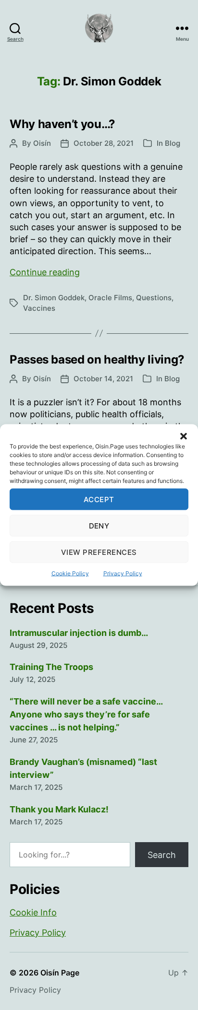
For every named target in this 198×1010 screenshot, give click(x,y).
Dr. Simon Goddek (54, 297)
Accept (99, 499)
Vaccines (39, 308)
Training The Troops (51, 667)
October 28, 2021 (104, 143)
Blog (172, 143)
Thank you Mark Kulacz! (59, 809)
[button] (183, 436)
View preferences (99, 551)
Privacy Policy (122, 573)
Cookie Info (33, 912)
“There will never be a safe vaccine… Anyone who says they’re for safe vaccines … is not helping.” (86, 714)
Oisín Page (59, 972)
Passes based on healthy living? (97, 359)
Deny (99, 525)
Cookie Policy (70, 573)
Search (162, 855)
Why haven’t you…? (62, 124)
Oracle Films (110, 297)
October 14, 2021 (103, 378)
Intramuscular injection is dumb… (79, 633)
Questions (154, 297)
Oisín (42, 143)
